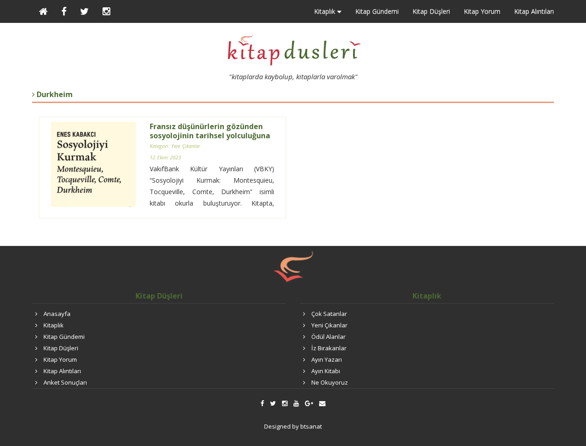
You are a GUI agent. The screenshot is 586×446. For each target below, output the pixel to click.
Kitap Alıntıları (534, 11)
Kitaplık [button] (325, 11)
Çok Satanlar (329, 314)
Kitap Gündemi (377, 11)
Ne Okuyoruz (329, 382)
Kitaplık (53, 325)
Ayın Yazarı (326, 359)
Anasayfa (57, 314)
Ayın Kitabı (325, 371)
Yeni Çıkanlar (329, 325)
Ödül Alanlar (328, 336)
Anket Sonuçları (65, 382)
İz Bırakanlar (329, 348)
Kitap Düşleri (431, 11)
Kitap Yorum (482, 11)
